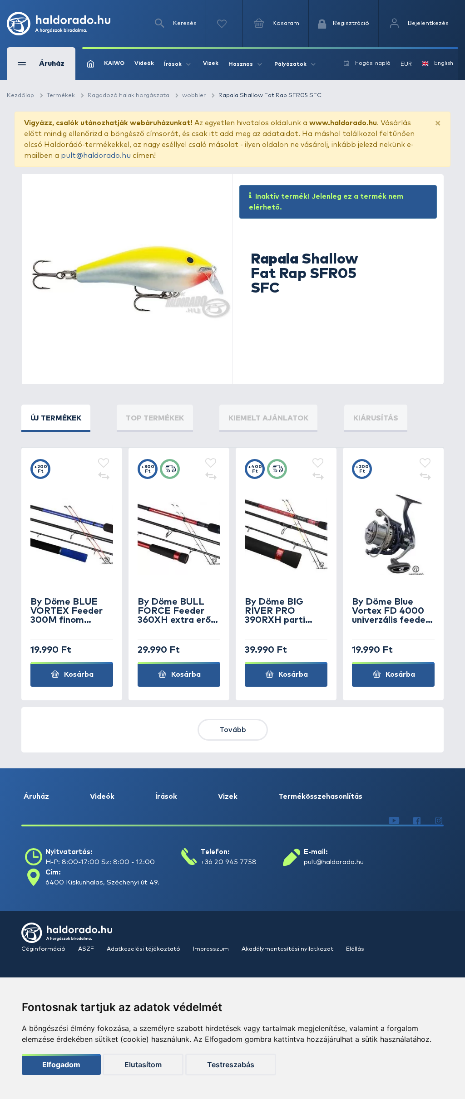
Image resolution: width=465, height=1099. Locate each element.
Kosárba (78, 674)
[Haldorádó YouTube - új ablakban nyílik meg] (394, 821)
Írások (166, 796)
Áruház (36, 796)
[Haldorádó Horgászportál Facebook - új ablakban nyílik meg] (417, 821)
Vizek (210, 63)
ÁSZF (86, 949)
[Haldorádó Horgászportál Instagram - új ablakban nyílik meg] (439, 821)
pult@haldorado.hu (96, 155)
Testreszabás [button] (230, 1064)
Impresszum (211, 949)
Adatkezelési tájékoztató (144, 949)
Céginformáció (44, 949)
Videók (144, 63)
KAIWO (114, 63)
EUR (406, 64)
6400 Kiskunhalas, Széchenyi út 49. (102, 882)
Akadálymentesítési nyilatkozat (288, 949)
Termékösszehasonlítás (320, 796)
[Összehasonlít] (103, 477)
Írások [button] (173, 64)
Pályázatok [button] (290, 64)
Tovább (232, 729)
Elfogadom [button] (61, 1064)
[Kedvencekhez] (103, 463)
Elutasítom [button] (143, 1064)
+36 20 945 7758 (229, 862)
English (443, 63)
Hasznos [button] (240, 64)
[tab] (55, 418)
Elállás (355, 949)
